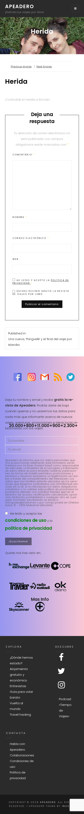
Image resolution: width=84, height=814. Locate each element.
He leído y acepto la (40, 282)
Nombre (19, 217)
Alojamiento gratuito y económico (19, 674)
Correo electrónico (30, 238)
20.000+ (17, 425)
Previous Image (21, 66)
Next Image (44, 66)
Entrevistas (18, 686)
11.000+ (44, 425)
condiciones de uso (25, 520)
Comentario (23, 154)
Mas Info (40, 599)
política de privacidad (28, 528)
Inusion (68, 806)
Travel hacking (20, 714)
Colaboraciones (22, 755)
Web (15, 259)
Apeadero (19, 6)
